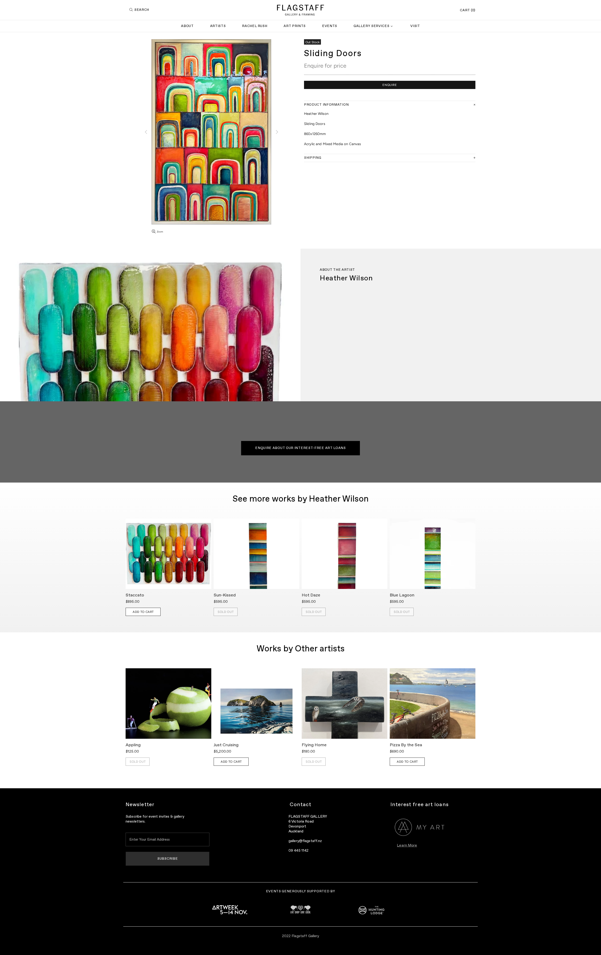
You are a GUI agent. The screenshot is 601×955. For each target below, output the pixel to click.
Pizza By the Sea (406, 745)
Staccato (135, 595)
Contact (301, 804)
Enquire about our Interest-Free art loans (300, 448)
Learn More (407, 845)
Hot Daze (311, 595)
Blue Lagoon (402, 595)
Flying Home (314, 745)
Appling (133, 745)
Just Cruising (226, 745)
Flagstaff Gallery (300, 10)
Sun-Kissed (225, 595)
